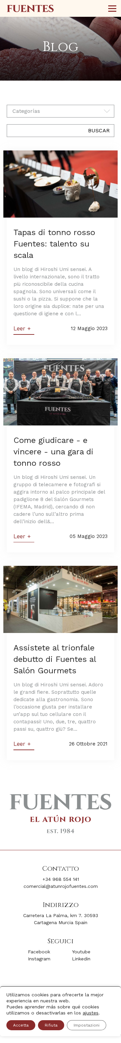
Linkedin (81, 958)
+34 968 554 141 (60, 879)
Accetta (21, 1025)
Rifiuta (51, 1025)
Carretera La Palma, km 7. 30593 (60, 915)
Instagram (39, 958)
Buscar (99, 130)
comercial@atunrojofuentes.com (61, 886)
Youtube (81, 951)
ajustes (90, 1012)
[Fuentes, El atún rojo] (30, 8)
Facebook (39, 951)
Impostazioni (86, 1025)
